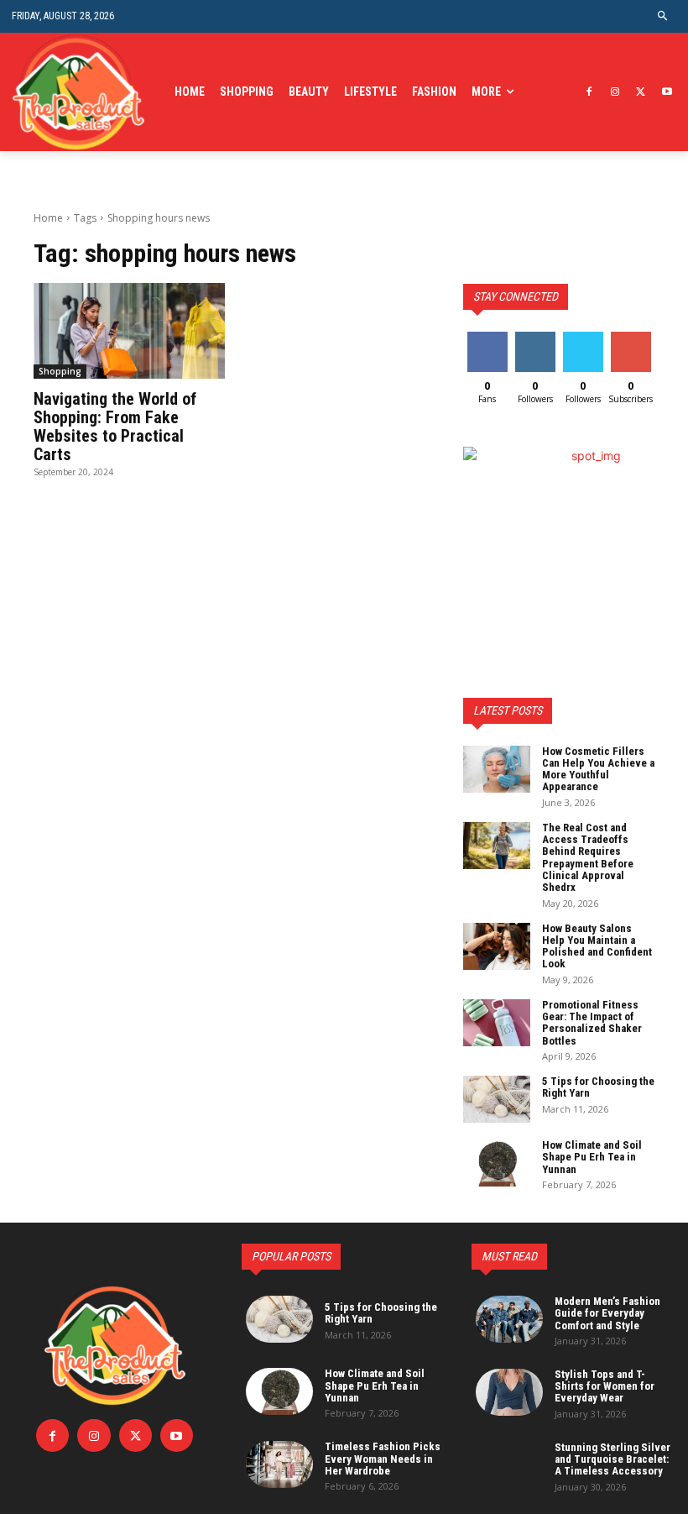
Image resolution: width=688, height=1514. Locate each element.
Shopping (60, 371)
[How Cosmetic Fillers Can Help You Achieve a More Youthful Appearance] (496, 769)
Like (487, 338)
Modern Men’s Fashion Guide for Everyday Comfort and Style (607, 1313)
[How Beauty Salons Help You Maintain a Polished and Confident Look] (496, 946)
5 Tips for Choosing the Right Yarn (598, 1087)
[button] (663, 16)
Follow (535, 338)
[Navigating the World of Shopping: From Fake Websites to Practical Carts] (129, 331)
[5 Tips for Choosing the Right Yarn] (496, 1099)
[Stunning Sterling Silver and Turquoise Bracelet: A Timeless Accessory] (509, 1465)
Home (48, 218)
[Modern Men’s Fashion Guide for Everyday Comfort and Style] (509, 1319)
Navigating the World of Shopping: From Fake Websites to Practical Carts (115, 426)
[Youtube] (666, 92)
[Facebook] (589, 92)
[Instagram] (615, 92)
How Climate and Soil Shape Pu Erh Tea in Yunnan (592, 1157)
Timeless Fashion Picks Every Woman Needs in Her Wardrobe (382, 1458)
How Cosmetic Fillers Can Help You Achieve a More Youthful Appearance (598, 769)
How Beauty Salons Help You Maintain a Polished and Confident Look (597, 946)
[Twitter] (640, 92)
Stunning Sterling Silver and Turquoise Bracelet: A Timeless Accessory (612, 1459)
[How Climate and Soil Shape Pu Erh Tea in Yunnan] (496, 1163)
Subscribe (633, 338)
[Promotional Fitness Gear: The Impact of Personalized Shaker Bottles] (496, 1022)
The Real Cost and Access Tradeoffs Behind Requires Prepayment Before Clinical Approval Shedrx (587, 857)
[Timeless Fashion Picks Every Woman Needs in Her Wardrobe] (279, 1464)
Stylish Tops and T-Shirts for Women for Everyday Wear (604, 1386)
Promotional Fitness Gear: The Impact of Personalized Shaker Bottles (592, 1022)
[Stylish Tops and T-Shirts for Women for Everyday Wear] (509, 1392)
